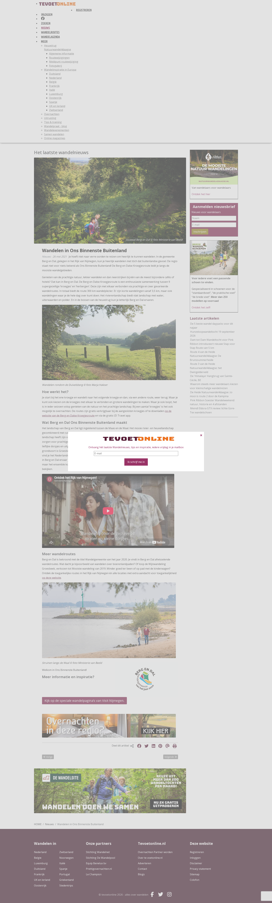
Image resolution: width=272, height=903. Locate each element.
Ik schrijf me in (136, 462)
